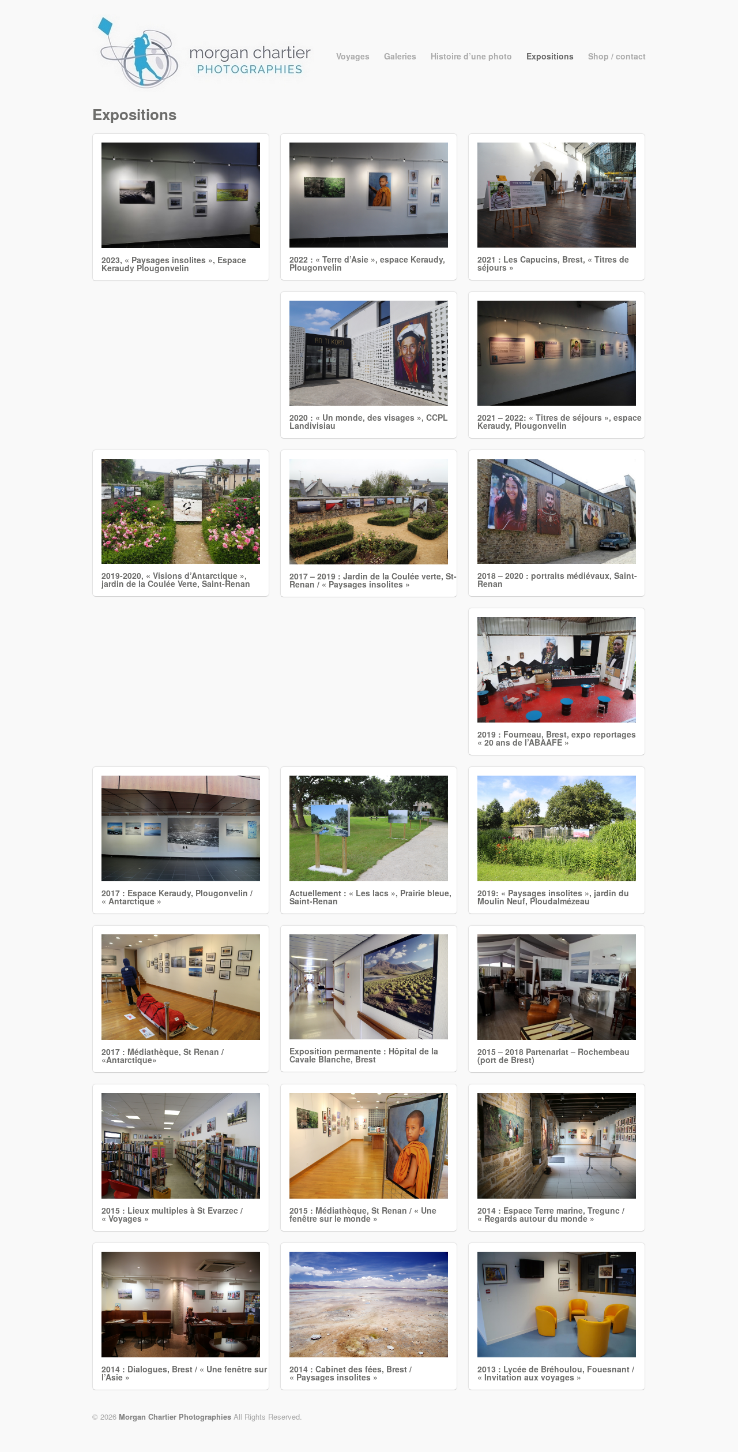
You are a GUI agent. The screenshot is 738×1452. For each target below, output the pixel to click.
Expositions (550, 56)
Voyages (353, 56)
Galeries (400, 56)
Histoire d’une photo (471, 56)
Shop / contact (617, 56)
